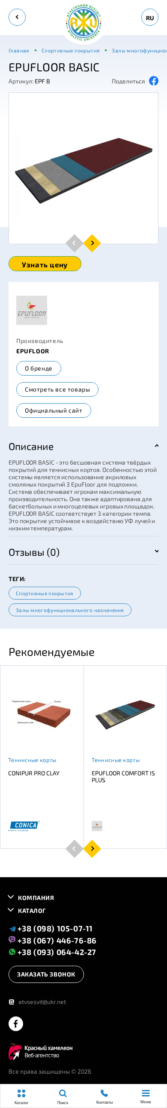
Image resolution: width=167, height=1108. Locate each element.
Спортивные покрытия (45, 593)
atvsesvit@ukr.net (37, 1001)
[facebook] (16, 1024)
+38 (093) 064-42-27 (55, 951)
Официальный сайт (54, 410)
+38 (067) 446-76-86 (56, 940)
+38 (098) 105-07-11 (54, 928)
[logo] (83, 23)
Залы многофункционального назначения (70, 610)
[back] (17, 17)
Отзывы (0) (34, 552)
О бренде (39, 368)
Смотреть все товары (57, 389)
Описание (31, 446)
